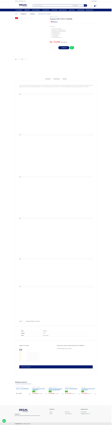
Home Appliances (45, 9)
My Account (67, 411)
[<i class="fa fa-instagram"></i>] (89, 1)
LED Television (54, 9)
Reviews (65, 78)
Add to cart (64, 47)
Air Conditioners (19, 9)
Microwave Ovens (89, 9)
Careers (50, 413)
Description (48, 78)
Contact (50, 411)
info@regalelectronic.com (85, 413)
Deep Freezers (72, 9)
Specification (57, 78)
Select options (29, 394)
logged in (63, 348)
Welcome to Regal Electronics (20, 1)
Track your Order (68, 413)
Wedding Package (80, 9)
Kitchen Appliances (36, 9)
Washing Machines (63, 9)
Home (16, 13)
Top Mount (32, 13)
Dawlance (45, 330)
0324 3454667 (94, 1)
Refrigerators (27, 9)
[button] (72, 47)
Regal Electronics (19, 423)
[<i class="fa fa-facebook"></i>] (86, 1)
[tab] (48, 79)
